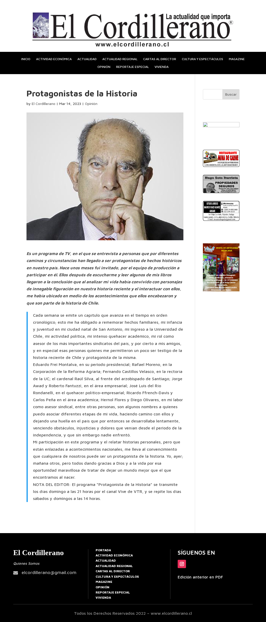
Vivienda (162, 67)
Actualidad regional (119, 59)
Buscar (231, 94)
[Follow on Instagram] (182, 564)
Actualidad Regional (114, 566)
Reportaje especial (132, 67)
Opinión (103, 67)
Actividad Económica (114, 555)
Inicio (25, 59)
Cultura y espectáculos (202, 59)
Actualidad (87, 59)
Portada (103, 550)
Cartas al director (159, 59)
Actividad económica (54, 59)
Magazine (237, 59)
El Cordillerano (43, 103)
